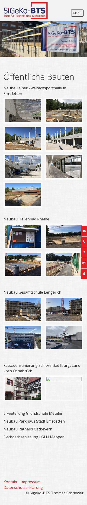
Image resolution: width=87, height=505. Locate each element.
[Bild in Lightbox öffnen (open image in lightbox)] (22, 111)
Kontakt (10, 481)
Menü (77, 13)
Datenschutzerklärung (23, 487)
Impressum (30, 481)
